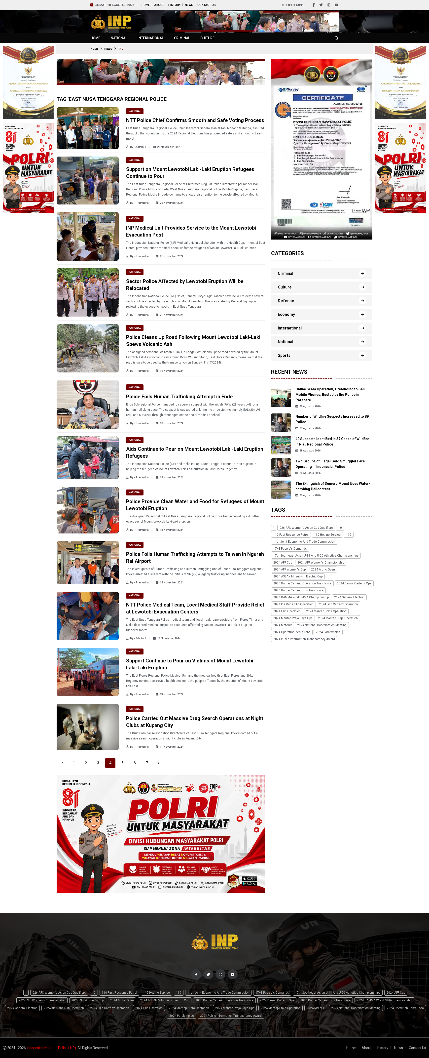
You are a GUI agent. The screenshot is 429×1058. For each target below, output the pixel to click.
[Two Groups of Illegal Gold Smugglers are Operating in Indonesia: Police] (281, 467)
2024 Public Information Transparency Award (304, 639)
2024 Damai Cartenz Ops (354, 583)
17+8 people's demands (290, 548)
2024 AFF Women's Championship (320, 562)
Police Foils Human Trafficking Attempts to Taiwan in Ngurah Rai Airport (195, 557)
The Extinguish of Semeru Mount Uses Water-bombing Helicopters (332, 486)
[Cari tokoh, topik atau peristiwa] (337, 38)
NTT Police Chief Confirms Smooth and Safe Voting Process (195, 120)
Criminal (182, 38)
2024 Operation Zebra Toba (291, 632)
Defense (286, 300)
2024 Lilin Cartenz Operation (338, 604)
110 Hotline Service (327, 534)
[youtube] (337, 5)
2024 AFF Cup (282, 562)
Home (146, 5)
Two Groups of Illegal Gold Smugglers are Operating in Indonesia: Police (330, 464)
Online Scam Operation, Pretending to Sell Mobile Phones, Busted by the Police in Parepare (330, 394)
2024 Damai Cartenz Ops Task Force (298, 590)
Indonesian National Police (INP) (51, 1048)
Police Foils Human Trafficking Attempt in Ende (179, 397)
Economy (286, 314)
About (159, 5)
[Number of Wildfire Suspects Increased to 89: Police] (281, 422)
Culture (207, 38)
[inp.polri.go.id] (110, 21)
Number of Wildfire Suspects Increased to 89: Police (332, 419)
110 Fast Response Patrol (291, 534)
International (151, 38)
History (174, 5)
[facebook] (314, 5)
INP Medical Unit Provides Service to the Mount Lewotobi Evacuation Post (191, 231)
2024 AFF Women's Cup (289, 569)
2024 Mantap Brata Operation (326, 611)
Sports (284, 355)
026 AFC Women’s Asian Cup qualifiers (306, 527)
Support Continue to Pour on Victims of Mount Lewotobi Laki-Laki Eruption (189, 664)
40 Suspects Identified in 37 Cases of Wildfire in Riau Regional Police (332, 441)
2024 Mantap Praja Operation (338, 618)
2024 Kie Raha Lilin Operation (293, 604)
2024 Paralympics (328, 632)
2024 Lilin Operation (287, 611)
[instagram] (328, 5)
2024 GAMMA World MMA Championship (301, 597)
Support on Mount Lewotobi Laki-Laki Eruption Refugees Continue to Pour (190, 172)
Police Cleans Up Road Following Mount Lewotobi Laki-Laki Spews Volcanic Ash (193, 340)
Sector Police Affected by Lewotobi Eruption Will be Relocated (184, 284)
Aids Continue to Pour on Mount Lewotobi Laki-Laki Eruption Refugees (194, 452)
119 (348, 534)
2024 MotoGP (282, 625)
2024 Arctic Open (323, 569)
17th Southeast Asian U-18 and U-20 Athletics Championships (315, 555)
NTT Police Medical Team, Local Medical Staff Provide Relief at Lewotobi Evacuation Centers (195, 608)
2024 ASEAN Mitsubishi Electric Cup (297, 576)
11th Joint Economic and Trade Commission (304, 541)
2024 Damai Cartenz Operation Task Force (302, 583)
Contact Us (206, 5)
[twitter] (321, 5)
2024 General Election (349, 597)
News (189, 5)
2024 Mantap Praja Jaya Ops (293, 618)
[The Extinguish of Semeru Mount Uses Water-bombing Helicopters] (281, 489)
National (119, 38)
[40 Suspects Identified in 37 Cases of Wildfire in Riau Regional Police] (281, 444)
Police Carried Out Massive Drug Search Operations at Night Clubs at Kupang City (194, 721)
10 (340, 527)
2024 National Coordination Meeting (322, 625)
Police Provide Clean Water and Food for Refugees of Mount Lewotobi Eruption (195, 504)
